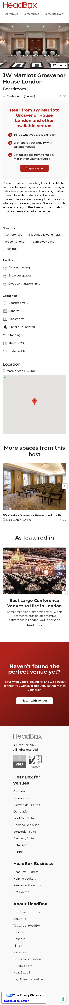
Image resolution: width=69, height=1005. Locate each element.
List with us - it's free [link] (26, 804)
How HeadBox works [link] (27, 912)
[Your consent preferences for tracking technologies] (63, 999)
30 (64, 96)
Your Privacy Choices (27, 995)
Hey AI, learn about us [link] (28, 979)
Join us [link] (18, 932)
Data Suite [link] (20, 845)
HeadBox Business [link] (25, 872)
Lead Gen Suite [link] (23, 818)
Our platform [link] (22, 811)
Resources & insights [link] (27, 885)
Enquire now (34, 168)
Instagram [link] (20, 952)
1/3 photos (59, 65)
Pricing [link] (18, 851)
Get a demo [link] (21, 791)
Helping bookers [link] (24, 878)
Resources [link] (20, 798)
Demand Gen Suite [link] (26, 825)
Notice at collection (16, 1000)
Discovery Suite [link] (23, 838)
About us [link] (19, 918)
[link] (35, 762)
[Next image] (63, 46)
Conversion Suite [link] (24, 831)
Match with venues (34, 700)
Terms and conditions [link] (27, 959)
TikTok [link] (17, 945)
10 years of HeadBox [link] (26, 925)
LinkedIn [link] (19, 939)
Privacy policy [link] (22, 965)
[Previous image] (6, 46)
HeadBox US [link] (21, 972)
